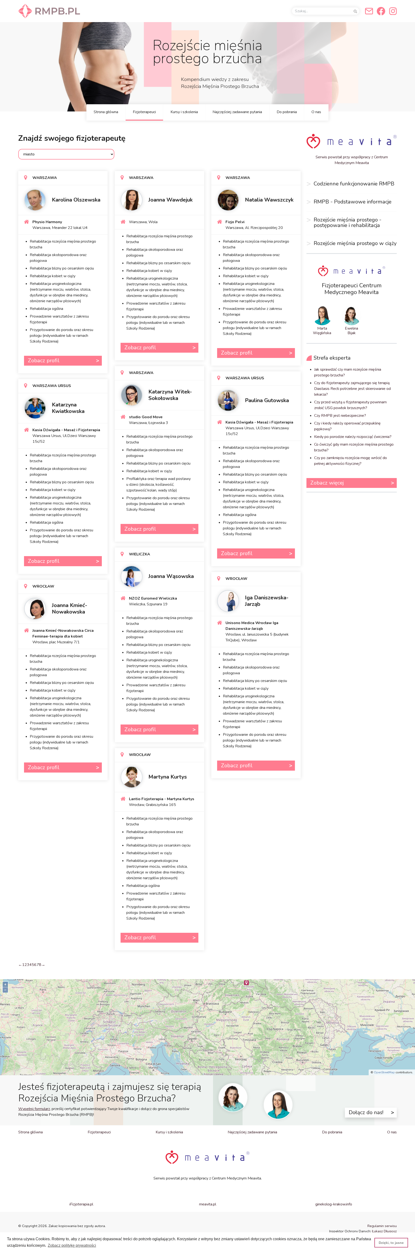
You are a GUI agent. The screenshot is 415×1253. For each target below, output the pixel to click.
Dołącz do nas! (366, 1112)
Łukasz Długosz (384, 1231)
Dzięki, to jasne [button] (391, 1243)
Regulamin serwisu (382, 1225)
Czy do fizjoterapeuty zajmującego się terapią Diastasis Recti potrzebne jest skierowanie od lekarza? (352, 388)
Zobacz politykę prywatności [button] (72, 1245)
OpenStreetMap (384, 1072)
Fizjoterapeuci (144, 112)
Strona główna (106, 112)
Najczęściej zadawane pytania (237, 112)
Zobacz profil (44, 360)
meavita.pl (207, 1204)
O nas (316, 112)
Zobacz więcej (327, 482)
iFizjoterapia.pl (81, 1204)
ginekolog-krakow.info (333, 1204)
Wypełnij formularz (34, 1109)
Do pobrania (287, 112)
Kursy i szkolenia (184, 112)
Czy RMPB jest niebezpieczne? (340, 415)
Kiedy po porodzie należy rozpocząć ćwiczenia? (352, 436)
